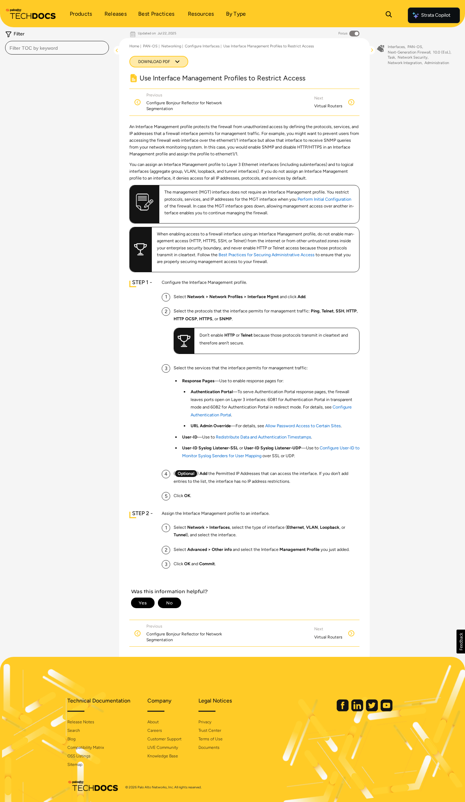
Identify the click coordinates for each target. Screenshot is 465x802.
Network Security (413, 57)
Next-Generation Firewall (409, 52)
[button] (460, 641)
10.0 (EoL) (441, 52)
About (153, 722)
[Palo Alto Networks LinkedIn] (357, 710)
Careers (154, 730)
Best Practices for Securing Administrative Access (267, 254)
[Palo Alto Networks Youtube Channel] (386, 710)
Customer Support (164, 739)
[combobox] (57, 48)
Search (73, 730)
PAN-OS (150, 46)
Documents (209, 747)
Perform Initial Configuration (324, 199)
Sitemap (74, 764)
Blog (71, 739)
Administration (436, 63)
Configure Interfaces (202, 46)
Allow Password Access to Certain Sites (303, 425)
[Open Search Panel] (389, 15)
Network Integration (405, 63)
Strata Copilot (435, 15)
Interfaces (396, 47)
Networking (171, 46)
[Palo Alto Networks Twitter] (372, 710)
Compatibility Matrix (85, 747)
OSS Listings (79, 756)
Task (391, 57)
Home (134, 46)
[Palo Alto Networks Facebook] (343, 710)
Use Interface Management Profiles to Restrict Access (268, 46)
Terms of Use (210, 739)
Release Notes (80, 722)
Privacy (204, 722)
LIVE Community (162, 747)
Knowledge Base (162, 756)
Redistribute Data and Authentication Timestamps (263, 436)
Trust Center (209, 730)
